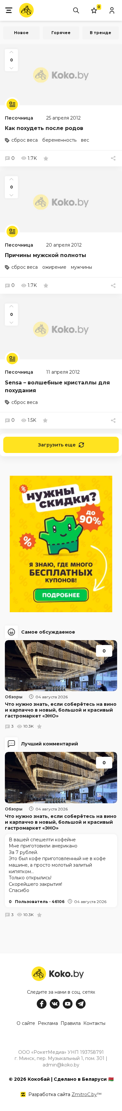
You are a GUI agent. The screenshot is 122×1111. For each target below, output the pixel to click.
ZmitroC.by (84, 1094)
